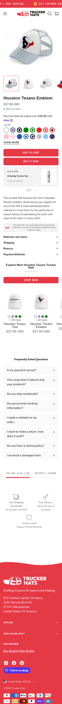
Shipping (8, 242)
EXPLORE (8, 622)
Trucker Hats (18, 688)
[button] (49, 13)
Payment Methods (14, 254)
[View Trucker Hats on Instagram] (6, 663)
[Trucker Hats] (31, 13)
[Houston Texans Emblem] (11, 83)
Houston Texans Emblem (41, 325)
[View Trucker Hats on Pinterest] (21, 663)
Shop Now (31, 280)
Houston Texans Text (15, 325)
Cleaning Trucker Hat (17, 176)
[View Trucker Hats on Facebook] (14, 663)
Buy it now (31, 161)
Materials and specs (15, 236)
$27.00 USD (15, 331)
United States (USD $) (19, 681)
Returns (8, 248)
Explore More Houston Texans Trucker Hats (31, 266)
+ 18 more (15, 320)
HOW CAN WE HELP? (14, 634)
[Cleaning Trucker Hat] (48, 177)
